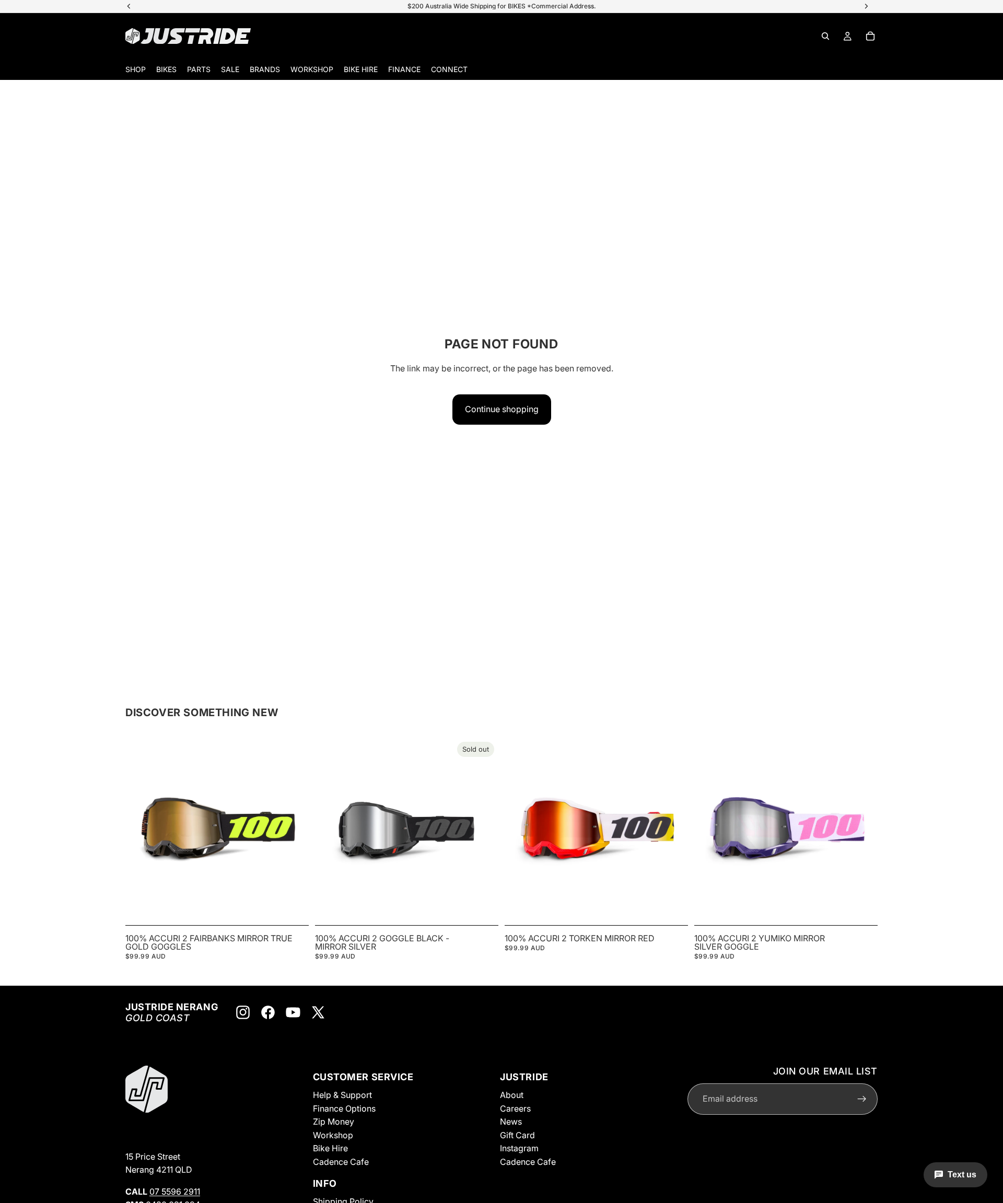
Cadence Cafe (341, 1162)
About (511, 1095)
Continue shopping (502, 409)
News (511, 1121)
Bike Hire (330, 1148)
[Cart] (870, 36)
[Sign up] (862, 1098)
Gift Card (517, 1135)
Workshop (333, 1135)
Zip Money (333, 1121)
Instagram (519, 1148)
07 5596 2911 (174, 1191)
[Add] (292, 904)
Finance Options (344, 1108)
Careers (515, 1108)
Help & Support (342, 1095)
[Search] (825, 36)
